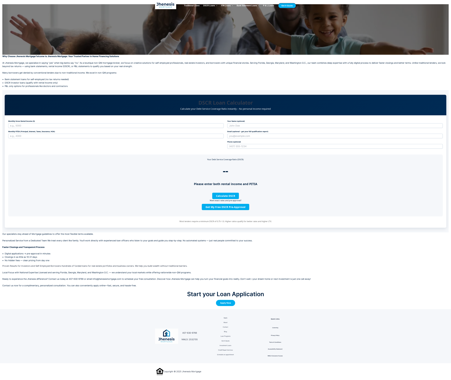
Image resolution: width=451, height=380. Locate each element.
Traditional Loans (192, 6)
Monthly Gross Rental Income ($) (21, 121)
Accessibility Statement (275, 349)
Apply (225, 318)
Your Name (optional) (236, 121)
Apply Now (225, 303)
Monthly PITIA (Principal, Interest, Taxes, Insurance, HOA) (31, 131)
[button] (216, 5)
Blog (225, 331)
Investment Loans (225, 345)
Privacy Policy (275, 335)
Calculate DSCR (225, 196)
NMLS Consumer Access (275, 356)
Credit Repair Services (225, 350)
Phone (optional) (234, 142)
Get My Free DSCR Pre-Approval (225, 207)
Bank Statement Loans (247, 6)
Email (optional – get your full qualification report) (247, 131)
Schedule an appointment (225, 354)
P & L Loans (268, 6)
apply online (99, 285)
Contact (225, 327)
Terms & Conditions (275, 342)
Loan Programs (225, 336)
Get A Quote (225, 341)
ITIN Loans (226, 6)
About (225, 322)
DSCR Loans (209, 6)
